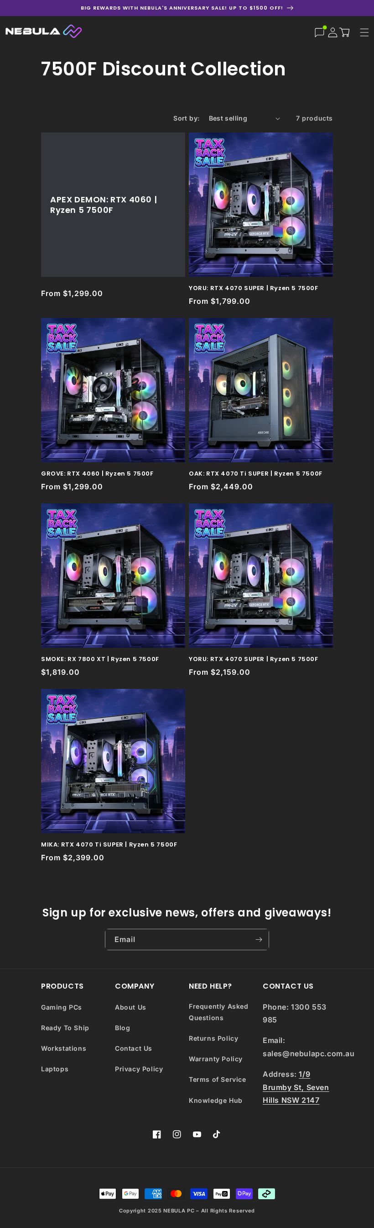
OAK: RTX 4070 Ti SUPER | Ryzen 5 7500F (255, 474)
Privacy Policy (139, 1069)
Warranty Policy (216, 1059)
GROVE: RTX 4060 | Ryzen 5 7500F (97, 474)
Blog (122, 1028)
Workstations (63, 1048)
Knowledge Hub (216, 1100)
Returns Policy (213, 1038)
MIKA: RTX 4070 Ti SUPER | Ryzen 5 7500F (109, 845)
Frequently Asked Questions (219, 1012)
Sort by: (186, 118)
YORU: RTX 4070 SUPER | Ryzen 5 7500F (253, 288)
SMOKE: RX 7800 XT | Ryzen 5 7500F (100, 659)
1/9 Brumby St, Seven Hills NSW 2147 (296, 1087)
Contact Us (133, 1048)
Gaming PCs (61, 1007)
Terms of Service (217, 1079)
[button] (347, 32)
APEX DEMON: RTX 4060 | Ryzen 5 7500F (103, 205)
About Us (130, 1007)
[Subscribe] (259, 939)
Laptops (54, 1069)
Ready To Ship (65, 1028)
